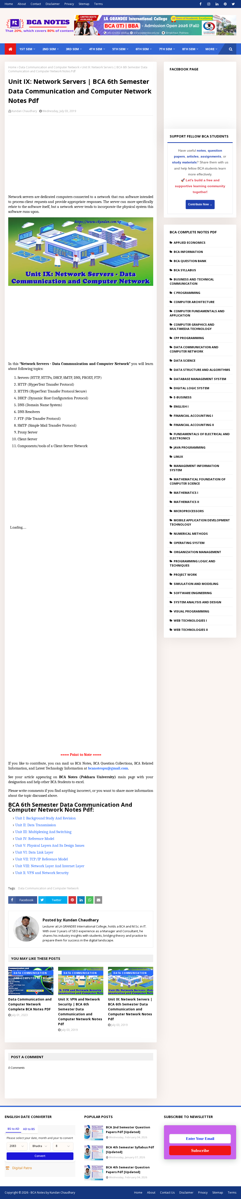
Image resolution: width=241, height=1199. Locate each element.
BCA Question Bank (190, 261)
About (22, 4)
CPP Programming (189, 338)
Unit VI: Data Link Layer (34, 852)
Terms (98, 4)
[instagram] (209, 4)
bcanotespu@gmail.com (108, 768)
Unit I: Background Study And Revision (45, 818)
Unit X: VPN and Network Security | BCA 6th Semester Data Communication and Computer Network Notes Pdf (80, 1011)
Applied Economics (189, 242)
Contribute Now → (200, 204)
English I (181, 406)
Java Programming (189, 447)
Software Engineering (193, 593)
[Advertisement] (80, 153)
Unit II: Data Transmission (35, 825)
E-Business (183, 397)
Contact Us (167, 1193)
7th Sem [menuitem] (165, 49)
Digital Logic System (191, 388)
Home (9, 4)
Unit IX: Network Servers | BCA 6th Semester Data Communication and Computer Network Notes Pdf (130, 1009)
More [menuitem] (209, 49)
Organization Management (197, 552)
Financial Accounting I (193, 415)
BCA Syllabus (185, 270)
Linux (178, 456)
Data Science (184, 360)
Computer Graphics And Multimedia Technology (192, 326)
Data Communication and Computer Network (49, 67)
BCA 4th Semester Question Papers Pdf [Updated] (128, 1169)
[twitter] (233, 4)
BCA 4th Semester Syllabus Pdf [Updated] (130, 1149)
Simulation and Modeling (196, 584)
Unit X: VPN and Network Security (42, 873)
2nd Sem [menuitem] (49, 49)
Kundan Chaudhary (24, 111)
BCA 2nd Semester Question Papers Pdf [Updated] (128, 1129)
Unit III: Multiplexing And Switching (43, 832)
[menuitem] (10, 49)
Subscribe (200, 1150)
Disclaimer (53, 4)
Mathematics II (186, 502)
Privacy (69, 4)
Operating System (189, 543)
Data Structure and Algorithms (202, 370)
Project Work (185, 574)
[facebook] (200, 4)
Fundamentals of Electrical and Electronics (200, 436)
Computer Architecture (194, 302)
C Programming (187, 293)
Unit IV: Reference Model (34, 839)
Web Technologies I (190, 620)
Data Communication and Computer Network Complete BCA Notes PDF (30, 1004)
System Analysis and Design (197, 602)
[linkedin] (217, 4)
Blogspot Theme (96, 1193)
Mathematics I (186, 492)
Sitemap (84, 4)
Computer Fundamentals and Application (197, 313)
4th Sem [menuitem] (95, 49)
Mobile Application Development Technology (200, 522)
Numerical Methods (191, 533)
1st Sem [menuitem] (26, 49)
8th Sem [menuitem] (188, 49)
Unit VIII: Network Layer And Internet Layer (49, 866)
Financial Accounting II (194, 425)
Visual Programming (191, 611)
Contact (36, 4)
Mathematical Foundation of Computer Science (197, 481)
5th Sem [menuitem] (118, 49)
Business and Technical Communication (192, 281)
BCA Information (188, 252)
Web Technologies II (191, 630)
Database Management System (200, 379)
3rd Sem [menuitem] (72, 49)
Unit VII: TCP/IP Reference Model (41, 859)
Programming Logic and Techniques (192, 563)
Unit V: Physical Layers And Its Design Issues (49, 845)
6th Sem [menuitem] (142, 49)
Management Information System (194, 468)
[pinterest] (225, 4)
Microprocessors (189, 511)
